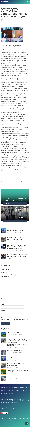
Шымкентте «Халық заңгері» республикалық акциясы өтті (15, 238)
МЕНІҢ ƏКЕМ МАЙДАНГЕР (14, 350)
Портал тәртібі (18, 423)
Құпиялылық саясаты (12, 425)
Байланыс (21, 425)
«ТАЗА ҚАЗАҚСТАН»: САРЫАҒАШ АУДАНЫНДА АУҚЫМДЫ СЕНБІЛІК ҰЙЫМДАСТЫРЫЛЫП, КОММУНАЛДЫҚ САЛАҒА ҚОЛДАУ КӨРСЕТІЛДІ (17, 342)
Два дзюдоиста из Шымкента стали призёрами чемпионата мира (17, 229)
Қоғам (25, 181)
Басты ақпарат (6, 181)
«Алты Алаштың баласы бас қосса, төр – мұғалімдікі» (18, 371)
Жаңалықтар (20, 181)
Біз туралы (10, 423)
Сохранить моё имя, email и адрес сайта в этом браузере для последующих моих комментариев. (15, 318)
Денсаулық (13, 181)
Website (3, 310)
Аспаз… (9, 377)
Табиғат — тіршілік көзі (13, 332)
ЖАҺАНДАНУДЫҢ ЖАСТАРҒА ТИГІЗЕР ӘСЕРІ (17, 357)
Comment (3, 279)
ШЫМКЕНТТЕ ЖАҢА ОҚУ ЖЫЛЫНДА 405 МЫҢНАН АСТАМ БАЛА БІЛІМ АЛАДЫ (17, 256)
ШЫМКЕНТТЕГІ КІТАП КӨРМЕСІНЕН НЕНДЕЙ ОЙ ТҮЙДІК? (17, 364)
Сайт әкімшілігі (9, 20)
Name (3, 298)
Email (3, 304)
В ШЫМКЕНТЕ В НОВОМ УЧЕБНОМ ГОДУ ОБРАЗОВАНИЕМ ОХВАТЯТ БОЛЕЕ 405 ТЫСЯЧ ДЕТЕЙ (17, 246)
